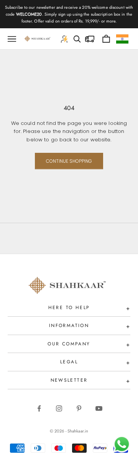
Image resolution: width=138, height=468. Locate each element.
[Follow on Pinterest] (79, 408)
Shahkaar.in (77, 431)
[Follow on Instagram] (59, 408)
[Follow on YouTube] (99, 408)
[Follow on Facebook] (39, 408)
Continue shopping (69, 161)
